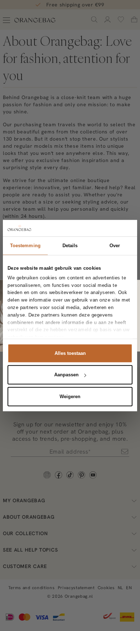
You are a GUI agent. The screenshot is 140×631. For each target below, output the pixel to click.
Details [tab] (70, 245)
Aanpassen (66, 374)
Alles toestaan (70, 353)
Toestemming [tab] (25, 245)
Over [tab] (114, 245)
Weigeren (70, 396)
